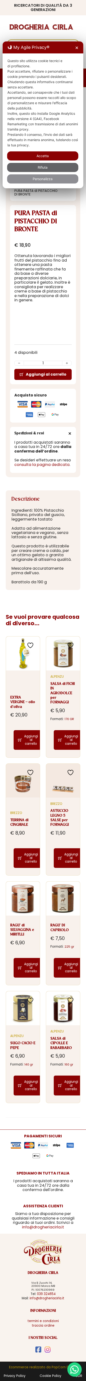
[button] (42, 433)
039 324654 (46, 1294)
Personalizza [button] (43, 179)
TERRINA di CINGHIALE (19, 822)
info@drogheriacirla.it (43, 1227)
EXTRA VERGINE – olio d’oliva (22, 702)
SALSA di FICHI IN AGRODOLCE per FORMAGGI (62, 693)
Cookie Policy (50, 1376)
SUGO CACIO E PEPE (22, 1045)
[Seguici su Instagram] (48, 1349)
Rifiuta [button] (43, 167)
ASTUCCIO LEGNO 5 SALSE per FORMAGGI (59, 818)
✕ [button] (77, 47)
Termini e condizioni (43, 1321)
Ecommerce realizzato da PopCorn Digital (43, 1367)
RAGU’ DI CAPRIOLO (59, 927)
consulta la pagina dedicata (42, 464)
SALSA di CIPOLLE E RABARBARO (61, 1043)
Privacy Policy (15, 1376)
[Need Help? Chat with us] (74, 1369)
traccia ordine (43, 1325)
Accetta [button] (43, 156)
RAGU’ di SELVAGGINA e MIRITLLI (22, 930)
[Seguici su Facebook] (38, 1349)
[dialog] (43, 114)
